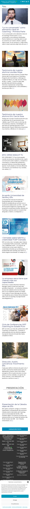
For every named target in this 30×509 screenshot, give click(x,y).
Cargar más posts (15, 429)
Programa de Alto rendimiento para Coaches (22, 463)
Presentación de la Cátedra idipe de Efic (14, 405)
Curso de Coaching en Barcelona (22, 439)
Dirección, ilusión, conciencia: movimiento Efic (13, 364)
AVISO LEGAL (24, 507)
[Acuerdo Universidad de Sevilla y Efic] (15, 184)
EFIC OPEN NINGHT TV (12, 155)
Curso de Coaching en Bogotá (8, 474)
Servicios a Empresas (22, 474)
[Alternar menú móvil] (27, 6)
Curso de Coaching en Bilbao (22, 442)
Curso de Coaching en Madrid (22, 448)
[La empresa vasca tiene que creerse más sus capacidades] (15, 267)
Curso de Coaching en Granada (22, 445)
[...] (27, 44)
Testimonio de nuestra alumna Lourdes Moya (12, 71)
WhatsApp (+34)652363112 (8, 448)
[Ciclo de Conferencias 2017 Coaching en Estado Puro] (15, 313)
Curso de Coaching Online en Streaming (22, 457)
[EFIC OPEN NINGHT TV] (15, 144)
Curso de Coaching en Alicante (22, 436)
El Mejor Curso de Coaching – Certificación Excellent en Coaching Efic (22, 467)
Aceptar (15, 496)
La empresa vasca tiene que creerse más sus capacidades (14, 280)
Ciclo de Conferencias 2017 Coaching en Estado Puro (14, 325)
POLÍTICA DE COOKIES (7, 507)
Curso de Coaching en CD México (8, 477)
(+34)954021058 (11, 1)
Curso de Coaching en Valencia (8, 466)
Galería (18, 182)
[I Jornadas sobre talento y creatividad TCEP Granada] (15, 226)
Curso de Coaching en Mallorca (22, 454)
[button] (28, 482)
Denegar (15, 500)
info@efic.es (13, 2)
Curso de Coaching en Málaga (22, 451)
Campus (3, 1)
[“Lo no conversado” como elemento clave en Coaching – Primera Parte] (15, 16)
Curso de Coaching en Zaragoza (8, 469)
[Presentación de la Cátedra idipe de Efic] (15, 393)
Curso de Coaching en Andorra (8, 472)
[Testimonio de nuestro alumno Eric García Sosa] (15, 103)
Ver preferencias (15, 503)
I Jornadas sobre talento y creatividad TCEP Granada (14, 239)
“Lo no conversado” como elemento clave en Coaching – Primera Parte (13, 30)
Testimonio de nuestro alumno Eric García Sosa (13, 115)
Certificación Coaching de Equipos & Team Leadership (22, 472)
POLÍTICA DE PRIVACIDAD (17, 507)
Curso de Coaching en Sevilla (8, 463)
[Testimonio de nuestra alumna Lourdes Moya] (15, 59)
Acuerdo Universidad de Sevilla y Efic (13, 182)
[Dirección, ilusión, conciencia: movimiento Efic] (15, 350)
